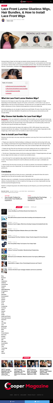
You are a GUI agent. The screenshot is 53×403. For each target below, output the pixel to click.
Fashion (3, 297)
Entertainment (4, 296)
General (3, 311)
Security (3, 338)
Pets (2, 331)
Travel (2, 349)
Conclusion (9, 93)
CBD (2, 279)
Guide (2, 313)
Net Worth (3, 328)
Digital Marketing (5, 289)
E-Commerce (4, 291)
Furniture (3, 308)
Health (3, 314)
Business (3, 277)
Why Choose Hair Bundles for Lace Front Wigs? (17, 88)
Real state (3, 334)
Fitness (3, 301)
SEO (2, 339)
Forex (2, 304)
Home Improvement (6, 318)
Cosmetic (3, 286)
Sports (3, 344)
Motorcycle (4, 326)
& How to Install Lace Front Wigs (18, 191)
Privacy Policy (32, 394)
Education (3, 294)
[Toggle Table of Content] (26, 83)
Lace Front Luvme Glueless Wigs (10, 192)
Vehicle (3, 353)
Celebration (4, 281)
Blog (2, 276)
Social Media (4, 343)
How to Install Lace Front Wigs (13, 90)
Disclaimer (23, 394)
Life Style (3, 323)
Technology (4, 348)
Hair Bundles (31, 191)
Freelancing (4, 306)
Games (3, 309)
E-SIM (2, 292)
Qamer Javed (10, 20)
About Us (16, 394)
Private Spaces (5, 333)
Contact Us (40, 394)
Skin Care (3, 341)
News (2, 329)
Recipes (3, 336)
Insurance (3, 319)
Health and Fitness (5, 316)
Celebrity (3, 282)
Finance (3, 299)
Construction (4, 284)
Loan (2, 324)
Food (2, 303)
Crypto (3, 287)
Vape (2, 351)
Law (2, 321)
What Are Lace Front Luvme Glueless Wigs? (16, 86)
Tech (2, 346)
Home (11, 394)
